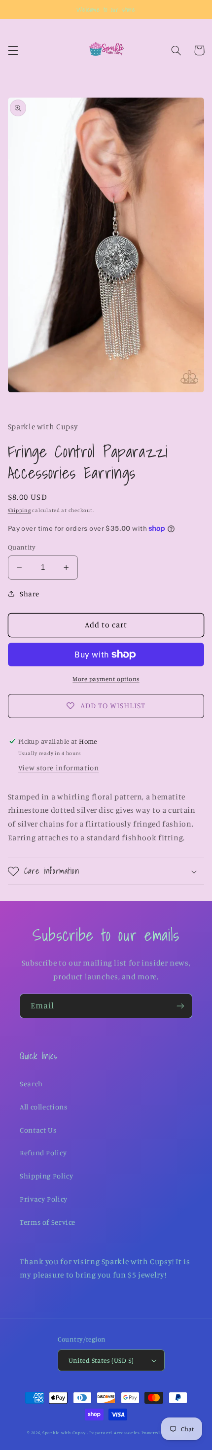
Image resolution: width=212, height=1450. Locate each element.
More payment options (106, 679)
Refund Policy (43, 1152)
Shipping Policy (46, 1176)
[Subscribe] (180, 1006)
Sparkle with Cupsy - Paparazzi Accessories (91, 1432)
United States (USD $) (101, 1360)
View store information (58, 767)
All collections (43, 1107)
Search (31, 1083)
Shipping (19, 510)
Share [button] (29, 593)
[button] (12, 50)
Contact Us (38, 1130)
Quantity (21, 547)
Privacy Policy (44, 1199)
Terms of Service (47, 1222)
